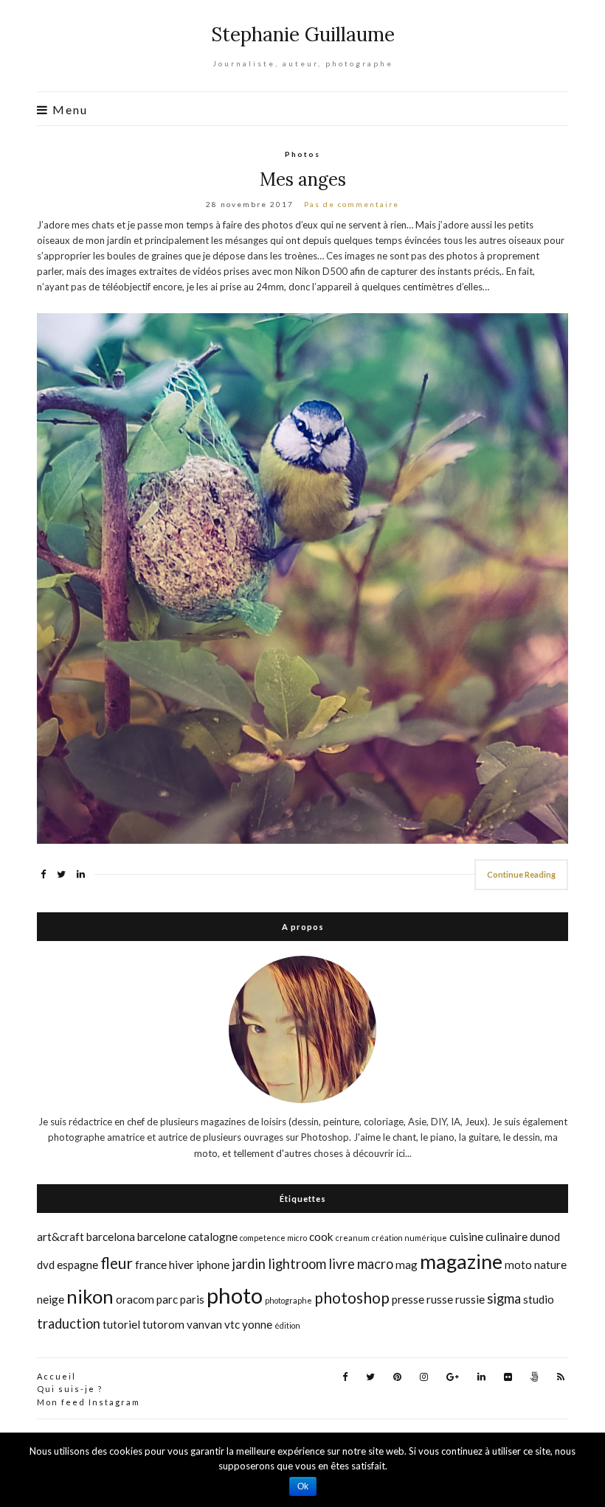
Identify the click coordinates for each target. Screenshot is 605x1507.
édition (287, 1325)
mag (406, 1264)
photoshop (352, 1298)
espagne (77, 1264)
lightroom (297, 1264)
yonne (257, 1324)
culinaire (506, 1236)
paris (192, 1299)
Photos (302, 154)
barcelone (161, 1236)
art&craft (60, 1236)
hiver (181, 1264)
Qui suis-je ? (70, 1389)
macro (375, 1264)
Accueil (56, 1376)
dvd (46, 1264)
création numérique (409, 1237)
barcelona (110, 1236)
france (151, 1264)
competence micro (273, 1237)
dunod (545, 1236)
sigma (504, 1298)
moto (518, 1264)
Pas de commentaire (351, 204)
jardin (249, 1264)
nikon (90, 1296)
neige (50, 1299)
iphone (212, 1264)
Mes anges (303, 179)
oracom (135, 1299)
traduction (68, 1323)
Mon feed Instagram (88, 1402)
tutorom (163, 1324)
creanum (353, 1237)
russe (439, 1299)
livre (341, 1264)
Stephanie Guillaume (303, 34)
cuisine (466, 1236)
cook (321, 1236)
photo (235, 1295)
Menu (68, 110)
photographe (288, 1300)
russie (470, 1299)
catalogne (213, 1236)
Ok (302, 1486)
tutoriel (121, 1324)
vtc (232, 1324)
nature (550, 1264)
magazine (461, 1261)
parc (167, 1299)
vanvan (204, 1324)
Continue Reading (521, 874)
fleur (116, 1263)
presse (408, 1299)
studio (538, 1299)
